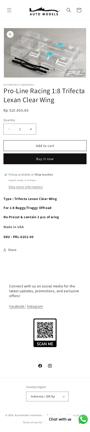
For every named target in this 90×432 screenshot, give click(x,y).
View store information (26, 187)
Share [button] (12, 250)
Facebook (17, 306)
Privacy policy (76, 415)
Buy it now (45, 159)
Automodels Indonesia (28, 415)
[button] (9, 10)
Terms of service (32, 422)
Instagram (35, 306)
